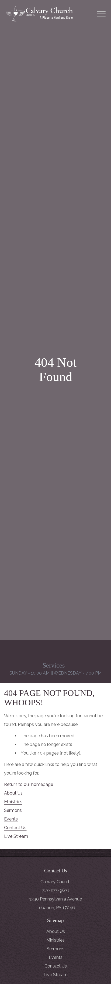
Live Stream (16, 836)
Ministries (13, 801)
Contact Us (15, 827)
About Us (13, 793)
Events (11, 819)
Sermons (13, 810)
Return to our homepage (28, 784)
